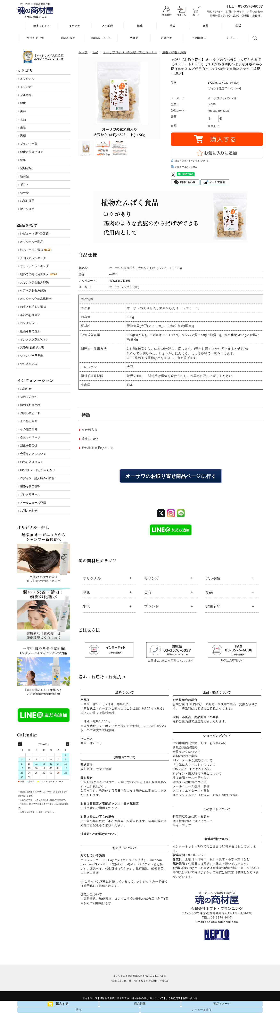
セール (24, 192)
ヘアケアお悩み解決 (33, 290)
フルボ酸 (107, 25)
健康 (140, 25)
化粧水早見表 (28, 363)
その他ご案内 (28, 429)
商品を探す (68, 38)
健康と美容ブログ (31, 152)
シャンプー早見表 (31, 355)
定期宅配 (166, 38)
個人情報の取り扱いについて (193, 821)
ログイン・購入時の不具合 (37, 478)
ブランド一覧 (35, 38)
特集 (23, 160)
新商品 (24, 176)
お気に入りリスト (31, 461)
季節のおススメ (30, 315)
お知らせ (26, 388)
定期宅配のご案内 (185, 756)
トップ (83, 52)
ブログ (134, 38)
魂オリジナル (41, 25)
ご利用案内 (199, 38)
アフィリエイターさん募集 (191, 790)
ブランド (151, 606)
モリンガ (74, 25)
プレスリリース (30, 494)
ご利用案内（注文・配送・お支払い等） (200, 743)
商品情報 (140, 1003)
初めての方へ (215, 11)
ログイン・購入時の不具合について (197, 773)
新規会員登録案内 (185, 747)
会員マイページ (30, 437)
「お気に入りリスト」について (194, 764)
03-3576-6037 (221, 917)
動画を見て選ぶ (30, 331)
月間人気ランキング (33, 258)
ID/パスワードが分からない (37, 470)
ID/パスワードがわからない (192, 769)
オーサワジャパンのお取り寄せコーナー (130, 52)
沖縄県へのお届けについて (99, 833)
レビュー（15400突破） (35, 233)
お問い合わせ (255, 11)
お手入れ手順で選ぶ (33, 306)
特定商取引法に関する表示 (191, 816)
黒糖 (23, 135)
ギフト (24, 184)
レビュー (232, 38)
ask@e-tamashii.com (222, 921)
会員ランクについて (186, 751)
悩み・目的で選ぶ (35, 250)
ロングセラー (28, 323)
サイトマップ (182, 825)
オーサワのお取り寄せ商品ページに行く (170, 475)
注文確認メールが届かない (191, 777)
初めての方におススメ (38, 274)
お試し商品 (27, 200)
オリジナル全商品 (31, 241)
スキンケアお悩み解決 (34, 282)
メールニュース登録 (33, 502)
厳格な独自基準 (30, 486)
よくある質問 (28, 421)
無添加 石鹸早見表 (32, 347)
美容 (173, 25)
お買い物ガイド (235, 11)
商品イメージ (222, 1003)
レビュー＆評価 (201, 1009)
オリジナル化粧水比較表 (36, 298)
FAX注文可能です (232, 660)
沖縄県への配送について (190, 782)
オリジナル (92, 578)
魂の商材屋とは (30, 404)
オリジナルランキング (34, 266)
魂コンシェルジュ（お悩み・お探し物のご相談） (206, 795)
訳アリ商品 (27, 209)
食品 (205, 25)
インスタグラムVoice (33, 339)
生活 (238, 25)
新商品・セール (101, 38)
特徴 (78, 1009)
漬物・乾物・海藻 (174, 52)
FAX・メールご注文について (193, 760)
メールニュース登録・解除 (191, 786)
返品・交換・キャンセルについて (192, 160)
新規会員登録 (28, 445)
